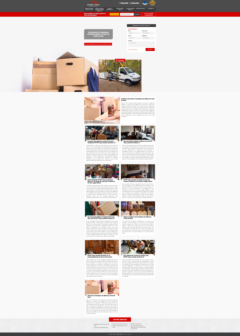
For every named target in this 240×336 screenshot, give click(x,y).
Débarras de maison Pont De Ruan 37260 (120, 326)
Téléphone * (144, 35)
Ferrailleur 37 (151, 8)
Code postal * (145, 30)
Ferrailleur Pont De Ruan (136, 323)
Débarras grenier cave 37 (120, 9)
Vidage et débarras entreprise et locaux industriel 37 (99, 9)
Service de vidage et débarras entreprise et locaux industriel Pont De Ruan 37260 (138, 327)
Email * (130, 35)
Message (130, 40)
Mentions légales (127, 334)
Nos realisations (114, 14)
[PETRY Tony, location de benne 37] (93, 4)
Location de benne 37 (140, 8)
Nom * (129, 30)
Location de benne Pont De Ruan (101, 327)
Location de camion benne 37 (130, 9)
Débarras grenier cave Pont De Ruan (120, 323)
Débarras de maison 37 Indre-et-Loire (89, 9)
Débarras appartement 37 (109, 9)
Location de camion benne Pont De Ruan (101, 325)
